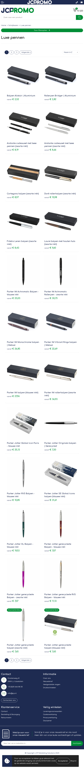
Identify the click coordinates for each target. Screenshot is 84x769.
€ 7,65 (13, 651)
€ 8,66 (50, 150)
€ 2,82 (50, 99)
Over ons (47, 678)
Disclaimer (47, 721)
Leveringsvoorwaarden (52, 711)
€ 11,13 (50, 601)
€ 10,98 (50, 197)
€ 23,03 (13, 298)
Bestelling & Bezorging (10, 714)
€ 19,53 (13, 550)
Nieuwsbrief (48, 681)
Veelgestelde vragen (51, 684)
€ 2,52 (13, 99)
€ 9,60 (50, 248)
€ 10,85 (13, 500)
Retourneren (6, 718)
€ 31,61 (50, 500)
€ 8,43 (13, 248)
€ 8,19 (12, 150)
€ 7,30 (50, 449)
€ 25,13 (13, 449)
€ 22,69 (50, 349)
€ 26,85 (13, 349)
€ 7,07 (50, 550)
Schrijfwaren (13, 25)
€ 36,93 (51, 399)
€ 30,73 (51, 298)
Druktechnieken (49, 688)
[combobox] (38, 17)
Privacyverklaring (50, 718)
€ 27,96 (13, 396)
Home (3, 25)
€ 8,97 (13, 197)
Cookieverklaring (50, 714)
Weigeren (73, 761)
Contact (4, 711)
